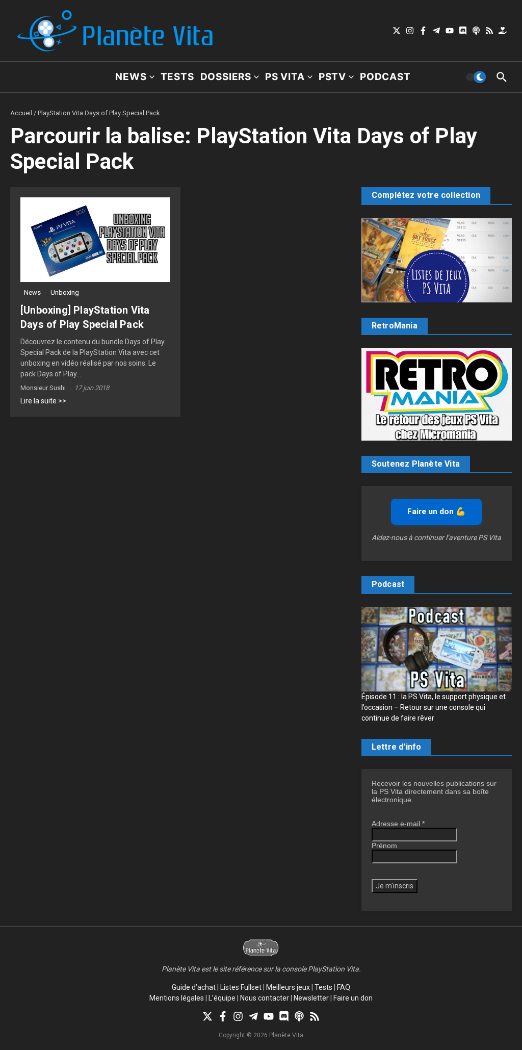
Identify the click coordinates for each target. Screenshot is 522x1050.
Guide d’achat (194, 987)
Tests (177, 77)
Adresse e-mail (398, 823)
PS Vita (285, 77)
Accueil (21, 113)
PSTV (332, 77)
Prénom (384, 845)
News (130, 77)
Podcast (385, 77)
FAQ (343, 987)
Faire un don (353, 998)
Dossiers (225, 77)
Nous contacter (264, 998)
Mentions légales (176, 998)
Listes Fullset (241, 987)
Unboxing (64, 292)
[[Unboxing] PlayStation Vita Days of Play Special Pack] (95, 239)
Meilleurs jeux (288, 987)
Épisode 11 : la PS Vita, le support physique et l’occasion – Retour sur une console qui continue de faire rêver (433, 707)
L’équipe (222, 998)
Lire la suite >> (43, 401)
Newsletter (311, 998)
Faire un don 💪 (436, 511)
